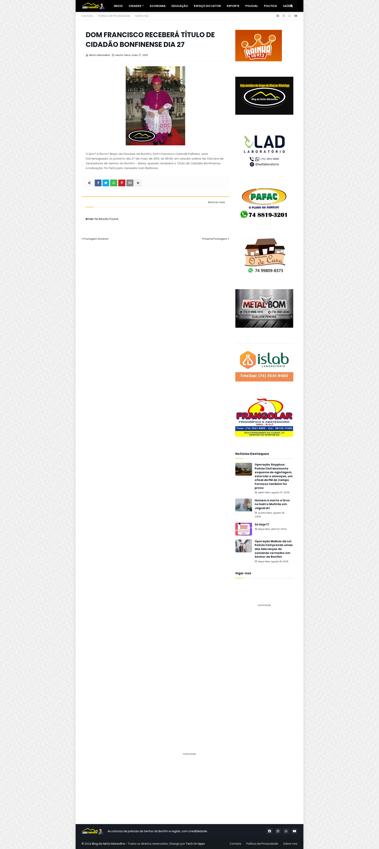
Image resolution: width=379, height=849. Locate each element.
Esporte (233, 6)
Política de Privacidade (114, 16)
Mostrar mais (216, 202)
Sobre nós (142, 16)
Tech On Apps (195, 844)
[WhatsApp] (113, 183)
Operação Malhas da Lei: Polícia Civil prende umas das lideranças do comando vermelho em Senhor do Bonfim (274, 549)
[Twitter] (105, 183)
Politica (270, 6)
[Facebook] (98, 183)
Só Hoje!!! (262, 524)
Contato (87, 16)
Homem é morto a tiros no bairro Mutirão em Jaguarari (272, 504)
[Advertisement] (264, 669)
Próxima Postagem (214, 239)
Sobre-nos (290, 844)
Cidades (135, 6)
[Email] (129, 183)
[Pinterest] (121, 183)
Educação (180, 6)
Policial (251, 6)
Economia (158, 6)
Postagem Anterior (96, 239)
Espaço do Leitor (207, 6)
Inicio (118, 6)
